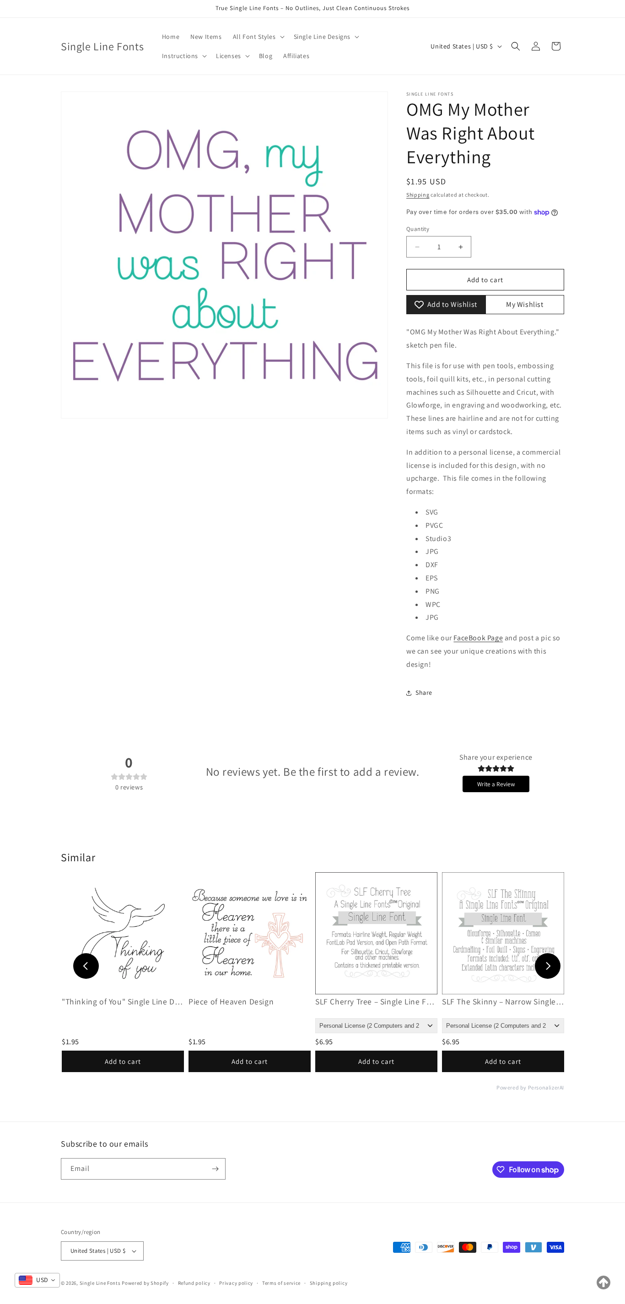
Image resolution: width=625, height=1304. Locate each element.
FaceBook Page (478, 638)
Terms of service (281, 1282)
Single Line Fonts (100, 1283)
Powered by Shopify (145, 1283)
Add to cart (123, 1061)
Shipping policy (329, 1282)
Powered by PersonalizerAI (530, 1087)
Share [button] (423, 692)
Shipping (418, 194)
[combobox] (37, 1280)
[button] (257, 36)
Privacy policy (236, 1282)
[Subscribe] (215, 1169)
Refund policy (194, 1282)
